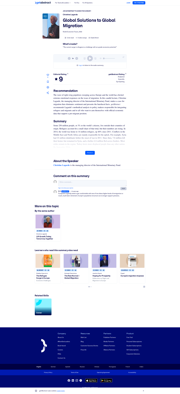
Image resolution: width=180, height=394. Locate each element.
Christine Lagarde (61, 165)
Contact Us (61, 358)
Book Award (62, 346)
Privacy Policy (48, 372)
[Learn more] (68, 73)
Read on (90, 153)
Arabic (141, 366)
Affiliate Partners (109, 346)
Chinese (96, 366)
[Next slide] (144, 287)
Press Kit (83, 350)
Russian (82, 366)
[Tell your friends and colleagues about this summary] (48, 93)
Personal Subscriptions (134, 341)
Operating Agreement (103, 372)
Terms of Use (74, 372)
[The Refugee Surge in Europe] (48, 261)
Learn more (60, 391)
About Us (61, 337)
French (128, 366)
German (53, 366)
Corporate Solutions (133, 354)
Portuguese (112, 366)
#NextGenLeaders (64, 341)
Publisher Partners (110, 337)
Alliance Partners (109, 350)
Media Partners (109, 341)
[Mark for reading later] (48, 82)
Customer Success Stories (89, 346)
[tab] (89, 286)
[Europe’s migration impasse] (132, 261)
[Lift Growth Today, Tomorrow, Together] (48, 221)
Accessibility (132, 372)
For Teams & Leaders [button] (62, 3)
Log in (81, 65)
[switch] (90, 58)
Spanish (67, 366)
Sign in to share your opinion (65, 188)
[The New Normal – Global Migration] (76, 261)
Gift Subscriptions (132, 350)
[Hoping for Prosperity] (104, 261)
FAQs (59, 354)
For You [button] (76, 3)
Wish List (84, 337)
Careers (60, 350)
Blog (82, 341)
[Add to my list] (48, 87)
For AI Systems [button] (87, 3)
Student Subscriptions (133, 346)
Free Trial (129, 337)
